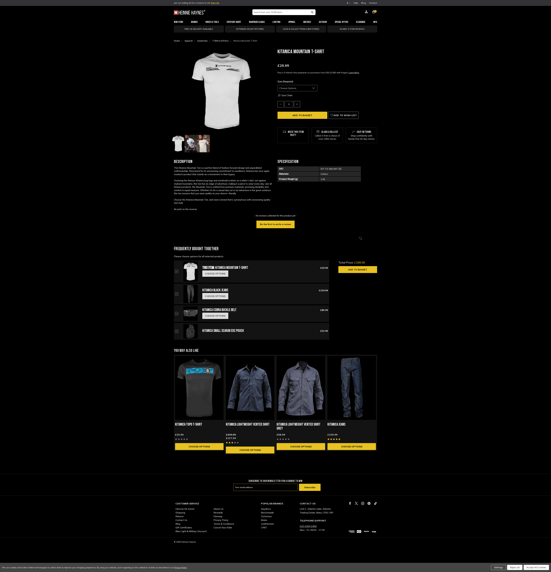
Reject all (515, 567)
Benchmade (267, 512)
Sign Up (215, 3)
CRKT (264, 527)
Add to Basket (357, 269)
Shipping (180, 512)
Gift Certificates (183, 527)
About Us (218, 508)
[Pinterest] (368, 503)
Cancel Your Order (223, 527)
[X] (356, 503)
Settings (498, 567)
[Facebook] (350, 503)
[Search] (312, 12)
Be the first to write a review (275, 224)
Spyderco (266, 508)
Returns (179, 516)
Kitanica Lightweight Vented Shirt (248, 424)
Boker (264, 520)
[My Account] (366, 12)
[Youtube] (375, 503)
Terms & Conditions (224, 523)
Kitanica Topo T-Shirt (188, 424)
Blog (363, 3)
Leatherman (267, 523)
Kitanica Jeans (336, 424)
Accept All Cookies (536, 567)
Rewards (218, 512)
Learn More (354, 72)
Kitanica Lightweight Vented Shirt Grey (298, 426)
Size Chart (287, 95)
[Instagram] (362, 503)
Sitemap (218, 516)
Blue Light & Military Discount (191, 531)
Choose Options (199, 446)
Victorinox (266, 516)
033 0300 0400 (308, 526)
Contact (373, 3)
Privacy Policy (221, 520)
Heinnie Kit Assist (184, 508)
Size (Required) (285, 81)
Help (356, 3)
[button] (275, 224)
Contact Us (181, 520)
